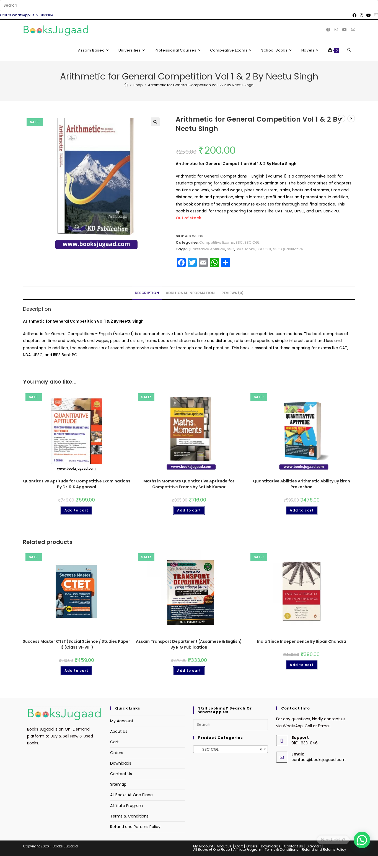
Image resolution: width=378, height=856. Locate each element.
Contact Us (121, 774)
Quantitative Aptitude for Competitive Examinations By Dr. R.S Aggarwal (76, 484)
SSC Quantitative (288, 249)
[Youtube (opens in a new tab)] (368, 15)
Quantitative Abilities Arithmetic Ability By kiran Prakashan (301, 484)
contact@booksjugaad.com (318, 759)
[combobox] (230, 749)
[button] (155, 121)
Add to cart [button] (76, 510)
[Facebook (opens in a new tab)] (354, 15)
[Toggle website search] (349, 50)
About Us (118, 731)
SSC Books (245, 249)
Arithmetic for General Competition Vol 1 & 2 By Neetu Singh (200, 85)
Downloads (120, 763)
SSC (239, 242)
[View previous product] (341, 118)
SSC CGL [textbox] (229, 749)
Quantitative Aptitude (206, 249)
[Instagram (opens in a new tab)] (361, 15)
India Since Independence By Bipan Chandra (301, 641)
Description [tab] (147, 293)
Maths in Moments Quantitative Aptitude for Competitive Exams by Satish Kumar (188, 484)
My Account (121, 721)
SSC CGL (251, 242)
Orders (116, 752)
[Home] (126, 85)
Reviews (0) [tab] (232, 293)
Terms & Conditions (129, 816)
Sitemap (118, 784)
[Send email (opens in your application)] (375, 15)
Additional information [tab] (190, 293)
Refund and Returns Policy (135, 826)
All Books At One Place (131, 795)
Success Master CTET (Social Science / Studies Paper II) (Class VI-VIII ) (76, 644)
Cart (114, 742)
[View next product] (351, 118)
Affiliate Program (126, 805)
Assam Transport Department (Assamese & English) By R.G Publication (189, 644)
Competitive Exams (216, 242)
